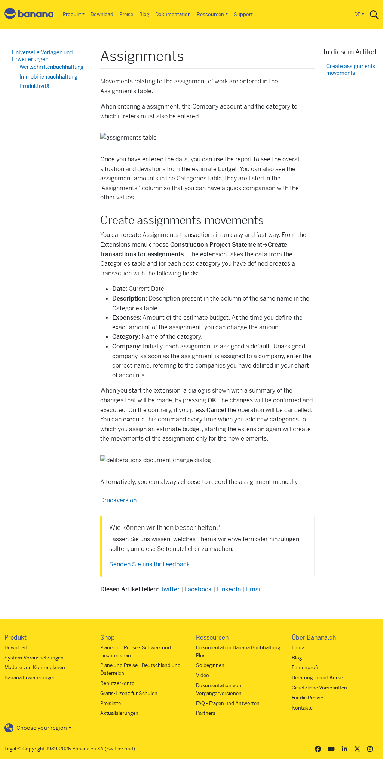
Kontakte (302, 708)
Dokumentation (173, 14)
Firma (298, 647)
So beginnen (210, 665)
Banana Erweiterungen (30, 677)
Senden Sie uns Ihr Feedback (149, 564)
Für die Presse (307, 698)
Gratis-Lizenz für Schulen (128, 693)
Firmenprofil (305, 667)
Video (202, 675)
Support (243, 14)
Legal (10, 749)
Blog (144, 14)
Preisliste (110, 703)
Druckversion (118, 500)
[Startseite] (29, 15)
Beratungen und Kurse (317, 677)
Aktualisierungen (119, 713)
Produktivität (35, 86)
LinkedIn (229, 589)
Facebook (198, 589)
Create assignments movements (350, 69)
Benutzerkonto (117, 683)
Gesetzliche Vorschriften (319, 688)
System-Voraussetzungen (34, 658)
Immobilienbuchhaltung (48, 76)
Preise (126, 14)
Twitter (170, 589)
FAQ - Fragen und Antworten (228, 703)
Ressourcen (210, 14)
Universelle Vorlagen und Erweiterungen (42, 56)
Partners (205, 713)
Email (254, 589)
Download (102, 14)
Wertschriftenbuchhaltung (51, 67)
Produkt (72, 14)
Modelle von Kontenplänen (34, 667)
